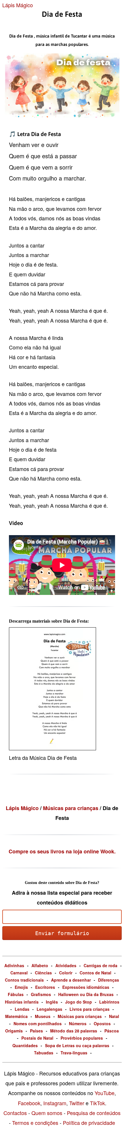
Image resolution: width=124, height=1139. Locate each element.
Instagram (54, 1103)
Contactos (15, 1112)
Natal (114, 1016)
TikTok (97, 1103)
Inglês (52, 1002)
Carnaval (19, 973)
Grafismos (41, 994)
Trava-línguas (74, 1053)
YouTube (104, 1093)
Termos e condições (35, 1122)
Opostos (102, 1023)
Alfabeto (39, 965)
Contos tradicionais (24, 980)
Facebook (29, 1103)
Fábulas (16, 994)
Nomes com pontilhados (38, 1023)
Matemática (16, 1016)
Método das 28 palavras (73, 1031)
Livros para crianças (89, 1009)
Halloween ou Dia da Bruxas (86, 994)
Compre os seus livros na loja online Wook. (62, 851)
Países (36, 1031)
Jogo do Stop (78, 1002)
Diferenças (108, 980)
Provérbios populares (82, 1038)
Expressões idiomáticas (85, 987)
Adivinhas (14, 965)
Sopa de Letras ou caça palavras (77, 1045)
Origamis (14, 1031)
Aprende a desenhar (71, 980)
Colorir (65, 973)
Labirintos (109, 1002)
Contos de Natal (95, 973)
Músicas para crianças (71, 808)
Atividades (65, 965)
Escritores (45, 987)
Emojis (21, 987)
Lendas (22, 1009)
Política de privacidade (89, 1122)
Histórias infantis (22, 1002)
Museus (42, 1016)
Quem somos (46, 1112)
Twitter (76, 1103)
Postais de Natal (37, 1038)
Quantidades (25, 1045)
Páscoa (111, 1031)
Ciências (43, 973)
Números (78, 1023)
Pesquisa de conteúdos (94, 1112)
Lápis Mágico (17, 5)
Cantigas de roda (100, 965)
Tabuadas (43, 1053)
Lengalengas (49, 1009)
